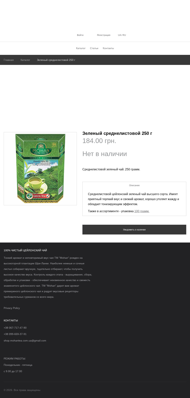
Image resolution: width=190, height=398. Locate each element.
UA (120, 35)
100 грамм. (141, 211)
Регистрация (103, 35)
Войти (80, 35)
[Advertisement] (95, 93)
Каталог (81, 48)
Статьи (94, 48)
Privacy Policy (12, 307)
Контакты (108, 48)
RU (124, 35)
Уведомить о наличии (134, 229)
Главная (9, 59)
